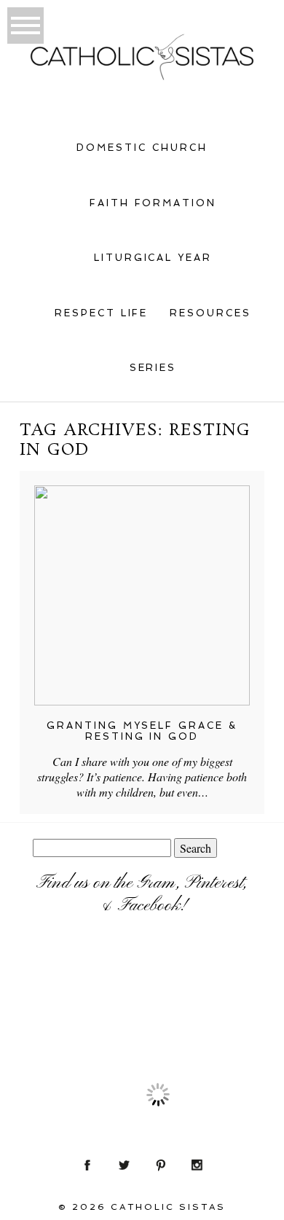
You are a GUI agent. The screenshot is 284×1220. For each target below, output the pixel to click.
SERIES (153, 367)
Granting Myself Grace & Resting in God (142, 731)
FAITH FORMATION (153, 203)
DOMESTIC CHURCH (142, 147)
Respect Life (102, 313)
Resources (210, 313)
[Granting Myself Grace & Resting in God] (141, 595)
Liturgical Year (153, 257)
